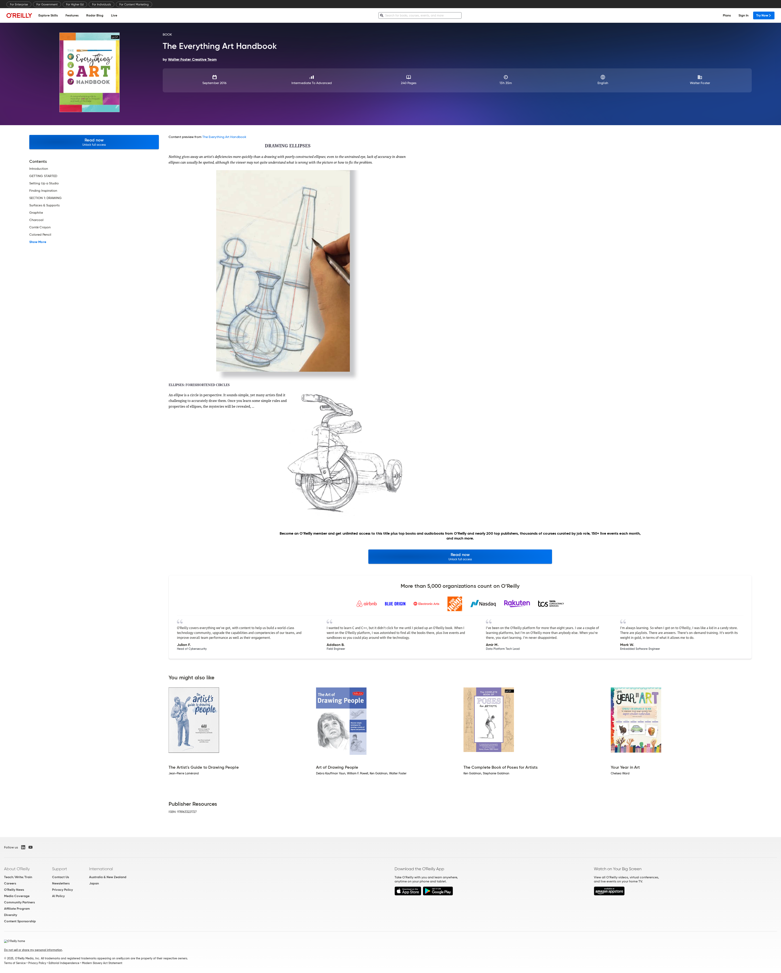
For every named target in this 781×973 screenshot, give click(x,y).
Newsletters (61, 883)
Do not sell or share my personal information (33, 950)
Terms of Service (15, 963)
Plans (727, 15)
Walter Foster (700, 83)
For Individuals (101, 4)
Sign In (743, 15)
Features (72, 15)
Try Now (762, 15)
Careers (10, 883)
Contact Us (60, 877)
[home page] (19, 15)
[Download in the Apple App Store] (408, 894)
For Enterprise (19, 4)
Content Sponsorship (20, 921)
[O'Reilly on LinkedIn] (23, 847)
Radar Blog (94, 15)
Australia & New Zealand (107, 877)
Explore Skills (48, 15)
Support (59, 868)
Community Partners (19, 902)
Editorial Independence (64, 963)
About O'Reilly (17, 868)
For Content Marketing (134, 4)
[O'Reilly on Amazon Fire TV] (609, 894)
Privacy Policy (62, 890)
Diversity (10, 915)
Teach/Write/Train (18, 877)
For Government (47, 4)
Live (114, 15)
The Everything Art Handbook (224, 137)
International (101, 868)
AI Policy (58, 896)
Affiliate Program (17, 908)
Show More (37, 242)
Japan (94, 883)
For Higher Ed (75, 4)
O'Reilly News (14, 890)
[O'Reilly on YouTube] (30, 847)
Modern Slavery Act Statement (102, 963)
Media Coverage (16, 896)
